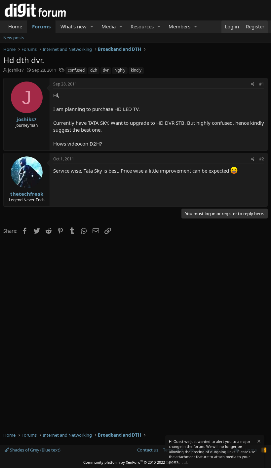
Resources (142, 26)
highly (119, 70)
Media (108, 26)
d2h (93, 70)
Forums (41, 26)
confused (76, 70)
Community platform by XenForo (135, 462)
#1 (261, 84)
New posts (13, 38)
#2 (261, 159)
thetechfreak (26, 193)
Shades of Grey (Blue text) (34, 450)
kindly (136, 70)
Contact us (147, 450)
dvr (106, 70)
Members (179, 26)
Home (15, 26)
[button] (92, 26)
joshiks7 (16, 70)
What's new (73, 26)
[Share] (253, 84)
